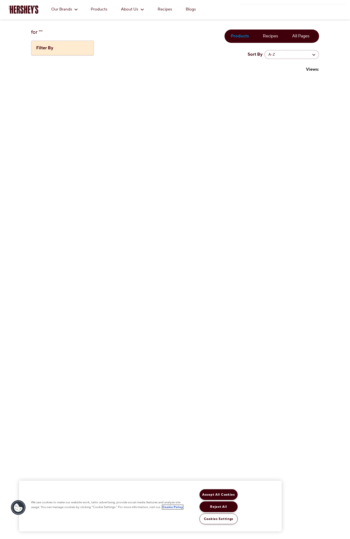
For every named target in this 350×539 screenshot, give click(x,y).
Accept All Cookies (218, 494)
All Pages (301, 36)
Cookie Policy (172, 507)
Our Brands (62, 9)
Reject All (218, 506)
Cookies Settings (219, 519)
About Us (130, 9)
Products (99, 9)
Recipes (165, 9)
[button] (18, 507)
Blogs (191, 9)
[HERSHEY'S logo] (23, 9)
